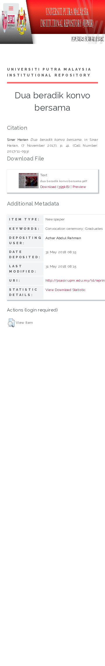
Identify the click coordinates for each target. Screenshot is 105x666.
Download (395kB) (55, 187)
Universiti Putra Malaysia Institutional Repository (49, 72)
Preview (79, 187)
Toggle (11, 10)
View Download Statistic (66, 290)
